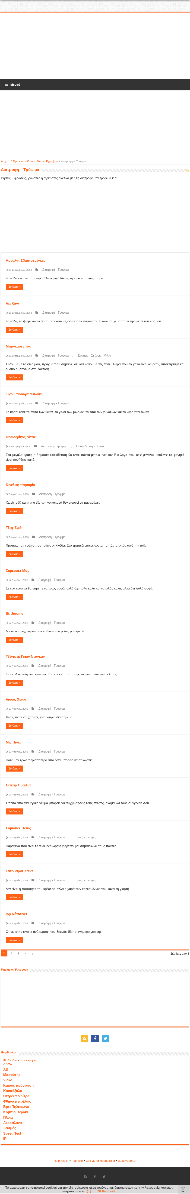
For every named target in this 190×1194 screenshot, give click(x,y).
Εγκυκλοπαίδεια (23, 161)
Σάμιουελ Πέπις (18, 828)
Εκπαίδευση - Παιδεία (91, 446)
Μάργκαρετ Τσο (18, 346)
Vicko (7, 1080)
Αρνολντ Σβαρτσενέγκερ (25, 260)
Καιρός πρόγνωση (18, 1085)
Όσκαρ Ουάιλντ (18, 785)
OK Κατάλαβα (107, 1191)
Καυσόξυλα (12, 1091)
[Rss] (84, 1038)
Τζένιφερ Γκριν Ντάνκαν (25, 656)
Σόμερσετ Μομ (17, 571)
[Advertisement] (95, 46)
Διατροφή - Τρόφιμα (55, 269)
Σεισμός (9, 1128)
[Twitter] (106, 1038)
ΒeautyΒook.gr (127, 1160)
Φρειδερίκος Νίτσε (21, 437)
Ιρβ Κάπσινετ (16, 914)
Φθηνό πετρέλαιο (17, 1101)
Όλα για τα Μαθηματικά (100, 1160)
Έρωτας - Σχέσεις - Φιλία (94, 355)
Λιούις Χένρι (16, 699)
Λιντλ (7, 1064)
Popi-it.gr (77, 1160)
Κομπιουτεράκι (15, 1112)
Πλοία (8, 1117)
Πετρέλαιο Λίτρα (16, 1096)
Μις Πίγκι (13, 742)
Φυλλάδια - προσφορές (20, 1060)
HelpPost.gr (61, 1160)
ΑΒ (5, 1069)
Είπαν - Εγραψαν (47, 161)
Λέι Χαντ (12, 303)
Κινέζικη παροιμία (20, 485)
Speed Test (12, 1133)
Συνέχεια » (14, 286)
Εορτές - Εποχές (85, 837)
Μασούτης (11, 1075)
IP (4, 1139)
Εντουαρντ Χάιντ (19, 871)
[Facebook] (95, 1038)
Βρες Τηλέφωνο (16, 1107)
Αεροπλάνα (12, 1123)
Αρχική (5, 161)
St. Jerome (14, 613)
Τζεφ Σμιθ (14, 528)
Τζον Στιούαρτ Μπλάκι (24, 394)
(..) (89, 1191)
